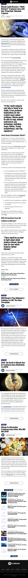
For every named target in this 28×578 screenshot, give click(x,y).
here (6, 214)
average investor (7, 406)
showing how (22, 195)
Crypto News (23, 569)
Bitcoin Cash (10, 474)
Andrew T (8, 16)
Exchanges (8, 569)
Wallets (12, 569)
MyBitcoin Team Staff (10, 306)
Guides (3, 569)
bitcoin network (5, 43)
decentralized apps (6, 87)
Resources (18, 569)
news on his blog (16, 57)
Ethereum (23, 78)
